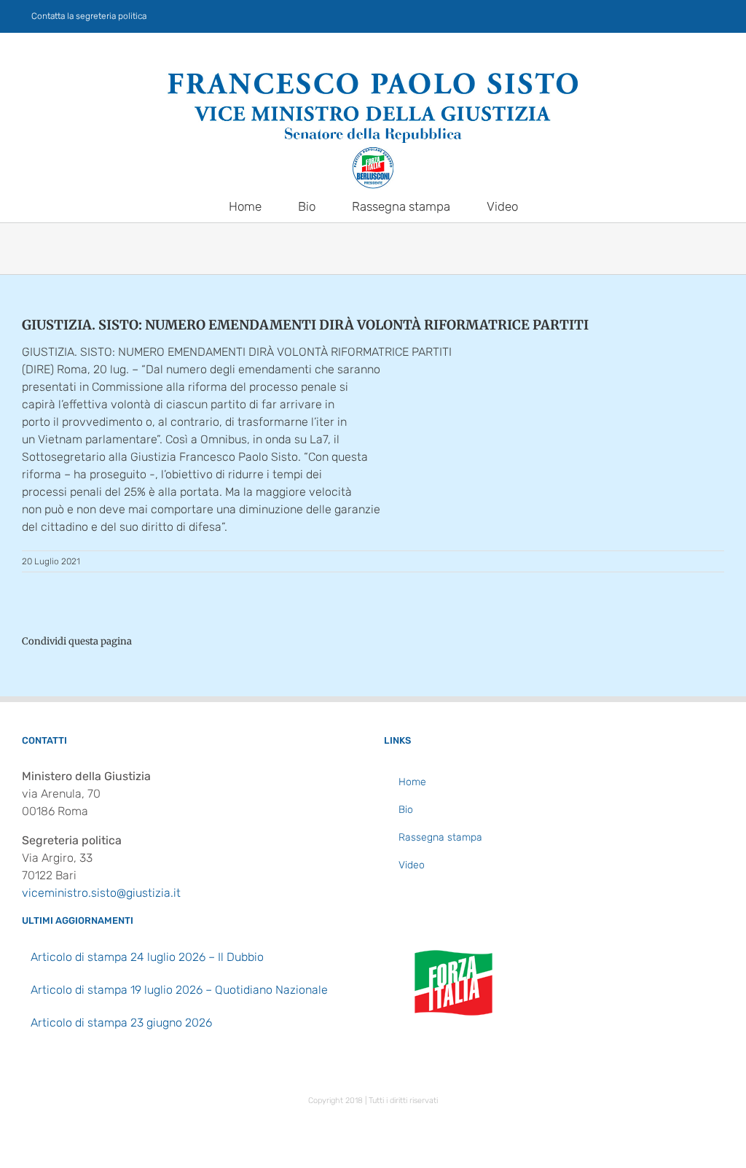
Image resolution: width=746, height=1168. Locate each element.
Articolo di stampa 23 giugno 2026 (121, 1022)
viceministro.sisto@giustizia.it (101, 893)
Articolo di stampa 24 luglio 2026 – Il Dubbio (147, 957)
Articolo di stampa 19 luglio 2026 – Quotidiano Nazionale (179, 990)
